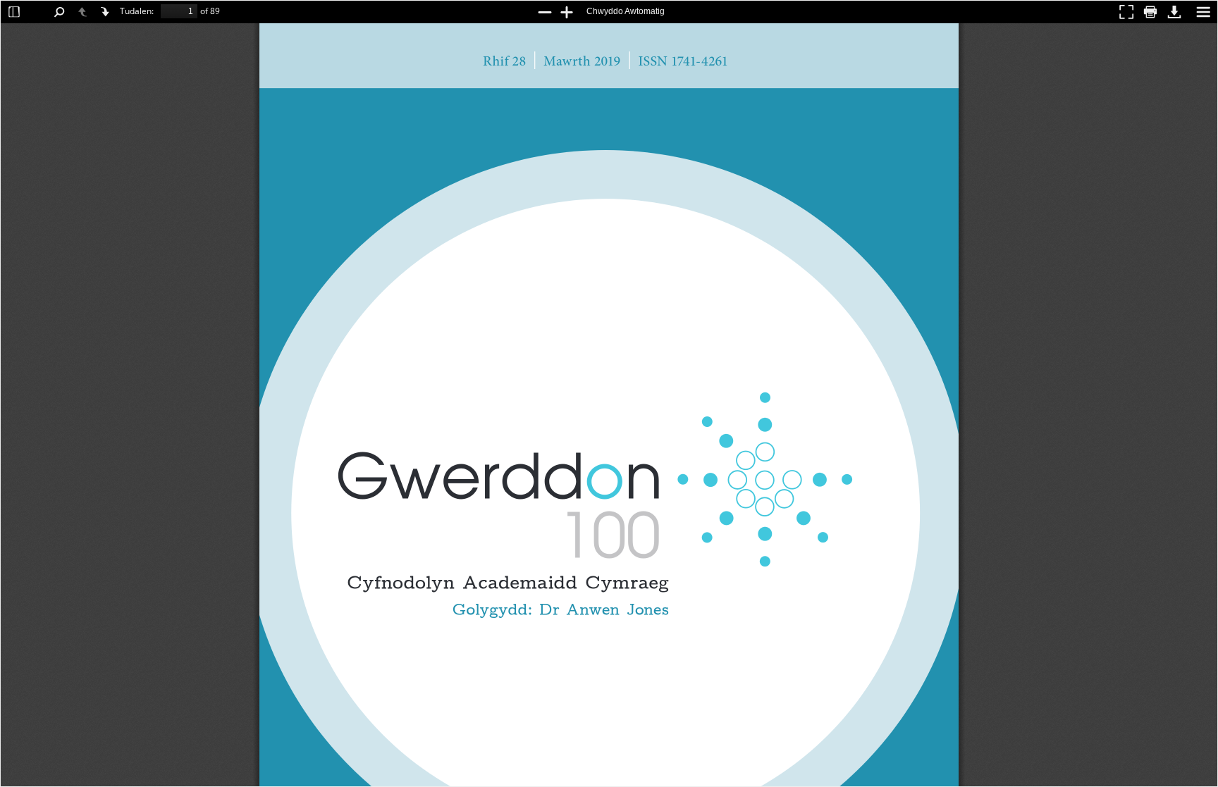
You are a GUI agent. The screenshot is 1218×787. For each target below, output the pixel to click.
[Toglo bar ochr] (14, 11)
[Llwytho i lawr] (1174, 11)
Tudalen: (137, 11)
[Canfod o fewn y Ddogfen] (59, 11)
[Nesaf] (105, 11)
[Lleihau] (545, 11)
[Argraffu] (1150, 11)
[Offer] (1203, 11)
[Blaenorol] (83, 11)
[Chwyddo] (566, 11)
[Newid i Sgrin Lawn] (1126, 11)
